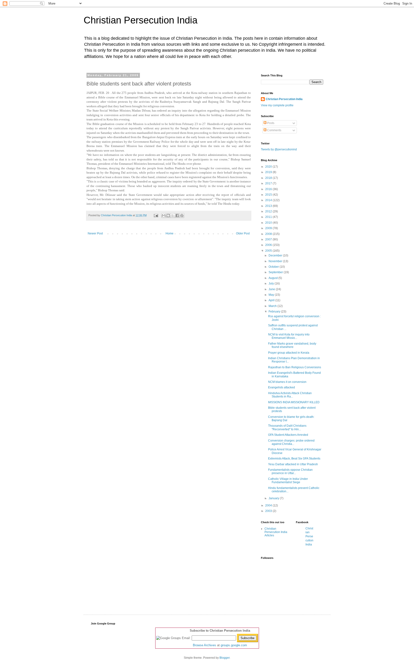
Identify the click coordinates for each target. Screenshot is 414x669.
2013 (269, 206)
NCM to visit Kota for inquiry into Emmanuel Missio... (289, 336)
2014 (269, 200)
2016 (269, 189)
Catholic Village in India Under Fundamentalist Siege (288, 480)
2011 (269, 217)
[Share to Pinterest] (181, 215)
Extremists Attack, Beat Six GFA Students (294, 458)
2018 (269, 178)
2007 (269, 239)
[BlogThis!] (168, 215)
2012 (269, 211)
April (272, 300)
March (273, 306)
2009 (269, 228)
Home (169, 233)
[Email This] (163, 215)
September (276, 272)
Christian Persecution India (140, 20)
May (272, 294)
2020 (269, 166)
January (274, 498)
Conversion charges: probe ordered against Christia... (291, 442)
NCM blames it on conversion (287, 382)
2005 (269, 250)
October (274, 266)
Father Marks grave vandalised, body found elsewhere (292, 345)
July (272, 283)
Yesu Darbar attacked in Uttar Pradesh (293, 464)
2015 (269, 194)
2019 (269, 172)
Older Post (243, 233)
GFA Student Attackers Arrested (288, 435)
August (273, 278)
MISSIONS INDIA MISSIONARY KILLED (294, 402)
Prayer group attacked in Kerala (288, 352)
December (276, 255)
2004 (269, 505)
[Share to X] (172, 215)
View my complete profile (277, 105)
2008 (269, 234)
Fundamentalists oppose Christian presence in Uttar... (290, 471)
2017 (269, 183)
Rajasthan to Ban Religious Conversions (294, 367)
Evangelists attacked (281, 387)
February (275, 311)
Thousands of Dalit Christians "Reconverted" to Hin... (287, 427)
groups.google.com (234, 645)
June (272, 289)
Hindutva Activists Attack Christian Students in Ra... (290, 394)
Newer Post (95, 233)
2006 (269, 245)
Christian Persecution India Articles (275, 532)
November (276, 261)
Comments (273, 130)
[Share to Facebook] (177, 215)
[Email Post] (156, 215)
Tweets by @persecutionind (279, 149)
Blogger (224, 657)
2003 (269, 511)
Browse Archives (204, 645)
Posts (270, 123)
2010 (269, 222)
